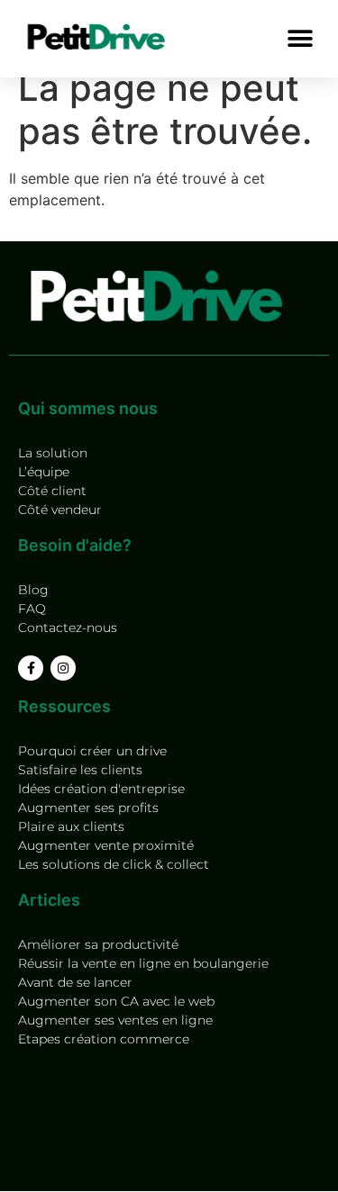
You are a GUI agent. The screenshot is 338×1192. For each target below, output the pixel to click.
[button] (299, 38)
